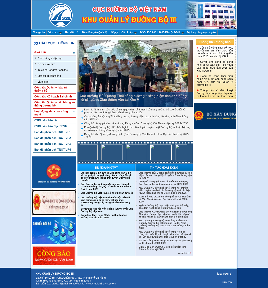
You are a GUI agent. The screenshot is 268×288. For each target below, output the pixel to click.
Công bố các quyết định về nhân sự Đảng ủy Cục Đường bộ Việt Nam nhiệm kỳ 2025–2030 (136, 123)
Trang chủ (39, 32)
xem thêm (184, 253)
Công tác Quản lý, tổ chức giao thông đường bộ (54, 104)
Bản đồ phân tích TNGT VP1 (52, 132)
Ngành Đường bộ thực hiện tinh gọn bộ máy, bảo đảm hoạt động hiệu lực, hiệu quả (164, 206)
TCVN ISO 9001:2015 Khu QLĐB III (160, 32)
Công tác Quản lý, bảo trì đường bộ (50, 89)
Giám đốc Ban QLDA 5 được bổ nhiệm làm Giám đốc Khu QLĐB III (162, 248)
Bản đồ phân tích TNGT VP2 (52, 138)
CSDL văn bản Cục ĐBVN (50, 126)
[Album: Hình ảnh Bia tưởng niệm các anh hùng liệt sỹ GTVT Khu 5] (181, 159)
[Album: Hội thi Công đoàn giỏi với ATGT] (82, 159)
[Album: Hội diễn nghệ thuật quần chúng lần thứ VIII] (156, 159)
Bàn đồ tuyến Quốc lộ (94, 32)
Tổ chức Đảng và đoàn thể (53, 70)
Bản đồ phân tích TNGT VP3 (52, 143)
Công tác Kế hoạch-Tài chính (53, 96)
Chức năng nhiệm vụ (50, 58)
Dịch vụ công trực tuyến (201, 32)
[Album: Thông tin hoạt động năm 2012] (132, 159)
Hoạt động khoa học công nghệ (51, 113)
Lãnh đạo (43, 81)
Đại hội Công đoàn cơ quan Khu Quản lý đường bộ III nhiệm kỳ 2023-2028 (165, 241)
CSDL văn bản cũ (45, 120)
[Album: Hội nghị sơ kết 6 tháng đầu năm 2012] (107, 159)
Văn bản (53, 32)
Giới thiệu (40, 52)
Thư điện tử (72, 32)
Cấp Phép (127, 32)
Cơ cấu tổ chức (46, 64)
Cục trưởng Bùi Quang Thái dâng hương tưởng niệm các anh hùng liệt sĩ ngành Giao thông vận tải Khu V (165, 175)
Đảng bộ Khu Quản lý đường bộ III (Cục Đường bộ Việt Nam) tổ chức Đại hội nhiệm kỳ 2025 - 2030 (165, 199)
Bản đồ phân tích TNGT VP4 (52, 149)
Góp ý (114, 32)
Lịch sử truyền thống (49, 75)
